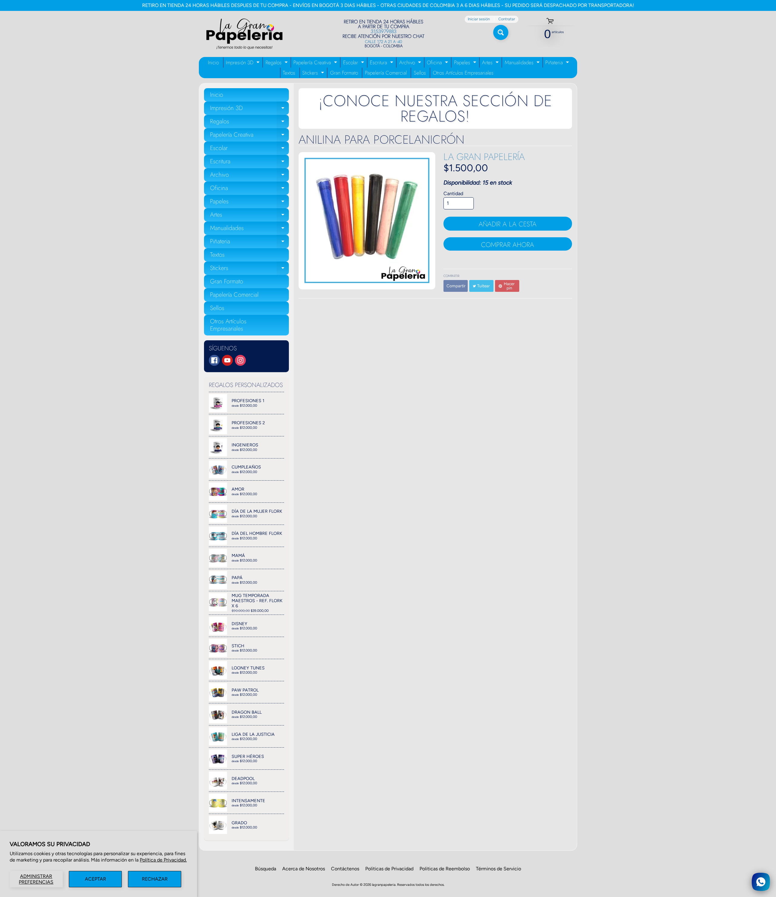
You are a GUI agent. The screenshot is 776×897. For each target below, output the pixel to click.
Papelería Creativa (316, 63)
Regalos (277, 63)
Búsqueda (265, 869)
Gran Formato (344, 72)
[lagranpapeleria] (244, 34)
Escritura (382, 63)
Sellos (420, 72)
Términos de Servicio (498, 869)
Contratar (506, 19)
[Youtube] (227, 360)
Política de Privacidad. (163, 860)
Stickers (314, 73)
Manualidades (523, 63)
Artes (491, 63)
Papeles (466, 63)
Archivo (411, 63)
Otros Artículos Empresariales (463, 72)
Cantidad (453, 193)
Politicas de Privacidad (389, 869)
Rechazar (155, 879)
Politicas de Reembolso (445, 869)
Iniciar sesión (479, 19)
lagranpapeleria (384, 884)
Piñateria (557, 63)
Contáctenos (345, 869)
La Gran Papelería (484, 157)
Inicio (213, 62)
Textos (289, 72)
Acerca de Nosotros (303, 869)
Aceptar (95, 879)
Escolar (354, 63)
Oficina (438, 63)
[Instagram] (240, 360)
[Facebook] (214, 360)
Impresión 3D (243, 63)
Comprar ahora (507, 244)
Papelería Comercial (386, 72)
